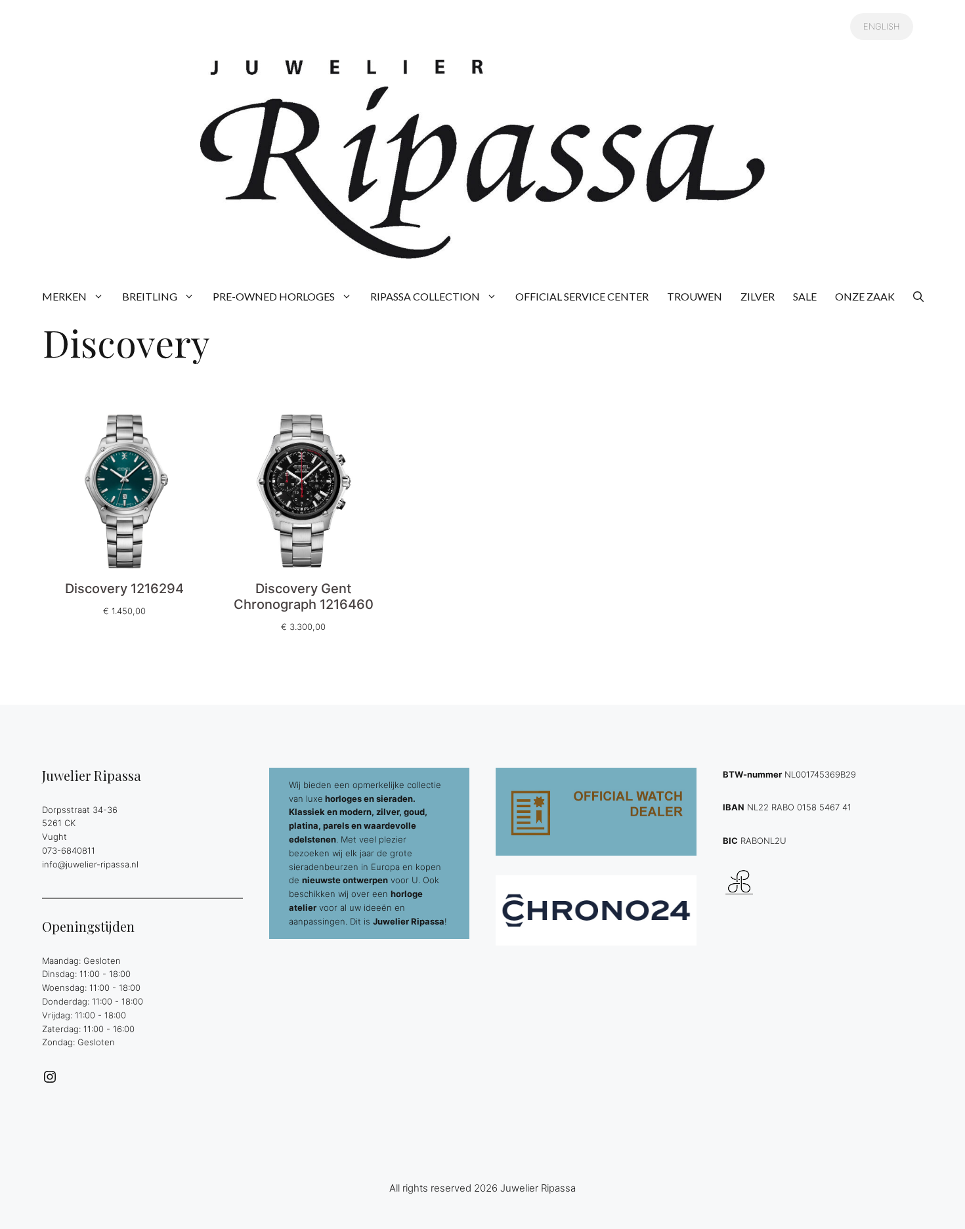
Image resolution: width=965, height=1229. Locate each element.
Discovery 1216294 (124, 588)
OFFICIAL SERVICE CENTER (582, 296)
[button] (918, 297)
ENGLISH (881, 26)
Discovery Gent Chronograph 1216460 (304, 596)
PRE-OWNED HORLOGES (274, 296)
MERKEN (64, 296)
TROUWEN (694, 296)
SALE (805, 296)
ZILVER (757, 296)
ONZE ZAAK (865, 296)
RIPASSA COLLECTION (425, 296)
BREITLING (149, 296)
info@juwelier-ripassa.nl (90, 864)
